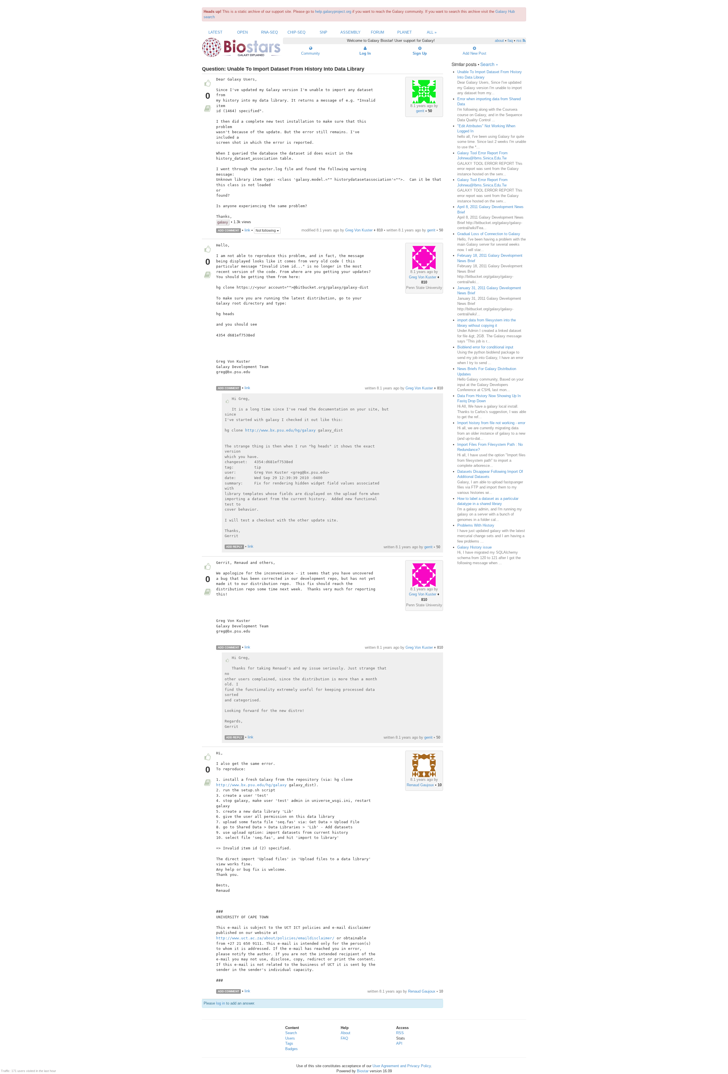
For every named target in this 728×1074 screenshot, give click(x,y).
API (399, 1043)
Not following (266, 231)
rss (519, 40)
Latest (215, 32)
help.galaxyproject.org (333, 11)
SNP (323, 32)
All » (432, 32)
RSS (400, 1033)
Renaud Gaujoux (420, 785)
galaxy (222, 222)
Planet (404, 32)
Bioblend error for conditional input (485, 347)
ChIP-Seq (296, 32)
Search (291, 1033)
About (345, 1033)
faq (510, 40)
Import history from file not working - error (491, 423)
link (247, 230)
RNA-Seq (269, 32)
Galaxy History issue (474, 547)
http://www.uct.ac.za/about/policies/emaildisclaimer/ (275, 938)
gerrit (420, 111)
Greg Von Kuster (359, 230)
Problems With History (475, 525)
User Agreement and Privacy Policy (402, 1066)
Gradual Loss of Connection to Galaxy (488, 234)
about (499, 40)
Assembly (350, 32)
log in (220, 1003)
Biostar (363, 1071)
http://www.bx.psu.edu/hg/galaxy (280, 430)
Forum (377, 32)
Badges (291, 1049)
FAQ (344, 1038)
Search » (489, 64)
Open (242, 32)
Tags (289, 1043)
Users (290, 1038)
